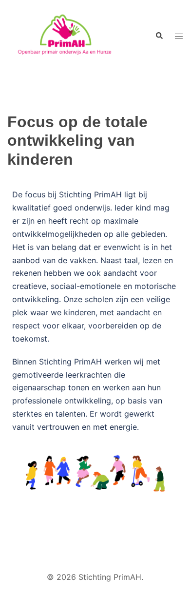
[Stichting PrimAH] (69, 36)
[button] (159, 36)
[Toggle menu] (179, 36)
